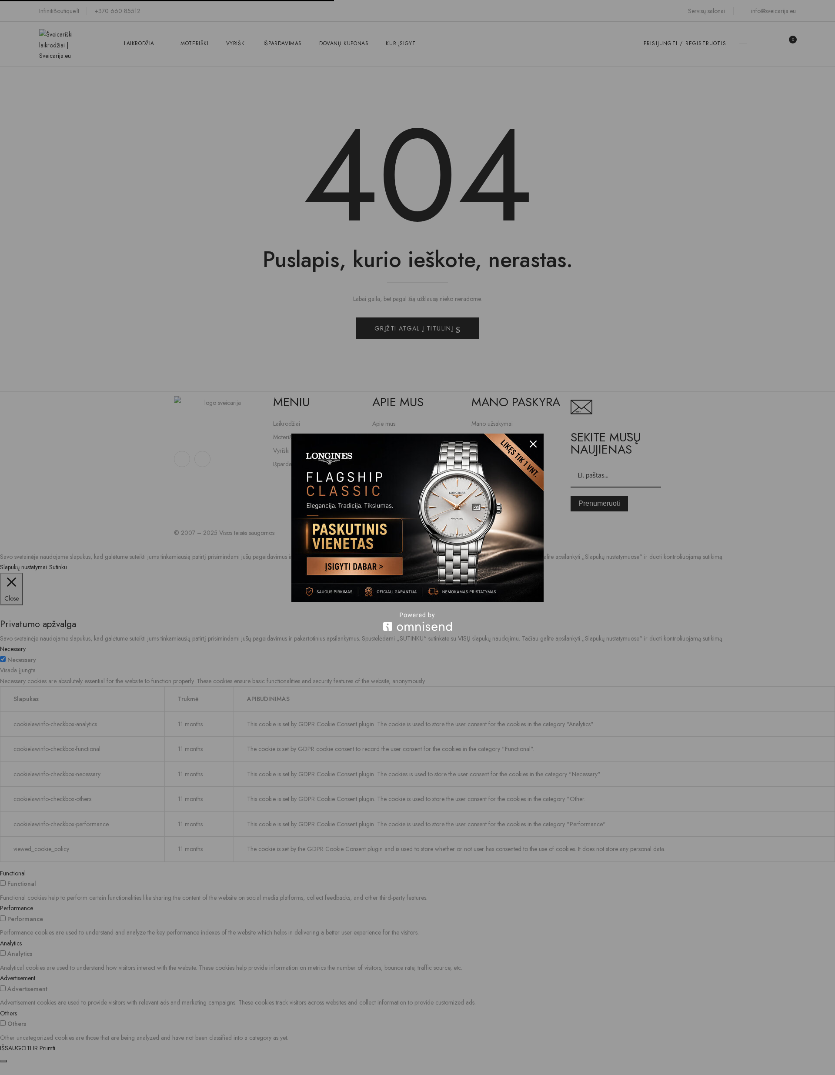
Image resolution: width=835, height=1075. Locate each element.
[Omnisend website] (417, 621)
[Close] (533, 444)
